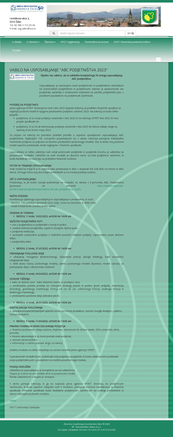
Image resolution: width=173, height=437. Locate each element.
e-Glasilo (17, 41)
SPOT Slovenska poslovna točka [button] (131, 41)
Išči (129, 33)
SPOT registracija (70, 41)
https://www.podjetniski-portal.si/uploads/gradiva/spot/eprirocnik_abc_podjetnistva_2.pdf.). (67, 187)
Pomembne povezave (97, 41)
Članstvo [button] (49, 41)
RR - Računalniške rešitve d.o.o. (86, 427)
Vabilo (13, 400)
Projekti (16, 50)
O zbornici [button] (32, 41)
